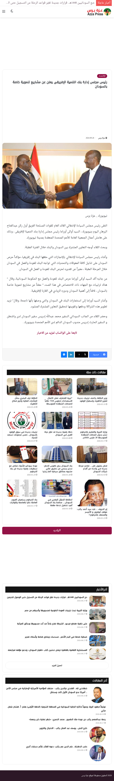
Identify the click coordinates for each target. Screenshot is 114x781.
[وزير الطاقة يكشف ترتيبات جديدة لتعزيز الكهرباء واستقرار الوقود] (92, 386)
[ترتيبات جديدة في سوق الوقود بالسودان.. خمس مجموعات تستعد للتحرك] (22, 420)
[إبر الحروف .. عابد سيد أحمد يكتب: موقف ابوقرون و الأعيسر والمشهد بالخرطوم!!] (92, 493)
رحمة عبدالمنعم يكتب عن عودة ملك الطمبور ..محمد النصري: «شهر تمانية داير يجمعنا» (67, 719)
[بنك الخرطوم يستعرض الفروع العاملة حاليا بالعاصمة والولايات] (22, 488)
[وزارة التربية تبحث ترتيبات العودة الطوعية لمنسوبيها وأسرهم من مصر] (97, 614)
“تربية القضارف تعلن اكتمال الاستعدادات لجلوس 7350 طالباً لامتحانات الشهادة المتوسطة (58, 401)
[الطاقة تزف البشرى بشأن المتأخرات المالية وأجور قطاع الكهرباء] (22, 386)
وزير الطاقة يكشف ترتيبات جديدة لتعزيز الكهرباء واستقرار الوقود (92, 399)
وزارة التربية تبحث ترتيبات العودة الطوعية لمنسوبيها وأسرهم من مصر (56, 610)
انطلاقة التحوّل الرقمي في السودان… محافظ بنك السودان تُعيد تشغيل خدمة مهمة (58, 502)
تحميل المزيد (57, 665)
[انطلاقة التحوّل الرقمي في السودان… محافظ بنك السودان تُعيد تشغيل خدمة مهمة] (57, 488)
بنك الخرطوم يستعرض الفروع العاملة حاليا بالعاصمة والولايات (23, 501)
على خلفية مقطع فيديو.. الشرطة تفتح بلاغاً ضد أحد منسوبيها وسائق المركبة (52, 624)
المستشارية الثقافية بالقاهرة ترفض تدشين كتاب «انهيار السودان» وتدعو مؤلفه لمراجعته (47, 650)
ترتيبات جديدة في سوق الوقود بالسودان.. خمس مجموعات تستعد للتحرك (22, 435)
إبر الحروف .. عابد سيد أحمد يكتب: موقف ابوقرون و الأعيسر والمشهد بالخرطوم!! (92, 512)
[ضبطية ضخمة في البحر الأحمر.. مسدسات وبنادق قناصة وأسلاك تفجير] (97, 640)
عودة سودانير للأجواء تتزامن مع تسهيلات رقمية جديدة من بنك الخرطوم (23, 468)
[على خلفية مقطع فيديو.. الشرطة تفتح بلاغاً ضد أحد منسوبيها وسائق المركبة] (97, 627)
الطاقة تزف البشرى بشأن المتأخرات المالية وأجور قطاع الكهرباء (24, 401)
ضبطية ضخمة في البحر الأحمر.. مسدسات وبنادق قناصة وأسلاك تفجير (56, 637)
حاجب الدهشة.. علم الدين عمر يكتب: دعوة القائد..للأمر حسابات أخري (56, 747)
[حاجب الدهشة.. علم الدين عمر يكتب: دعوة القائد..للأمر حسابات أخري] (97, 753)
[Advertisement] (57, 41)
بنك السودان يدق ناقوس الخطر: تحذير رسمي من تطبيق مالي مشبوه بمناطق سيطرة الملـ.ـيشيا (57, 468)
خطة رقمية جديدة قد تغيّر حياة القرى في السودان (58, 433)
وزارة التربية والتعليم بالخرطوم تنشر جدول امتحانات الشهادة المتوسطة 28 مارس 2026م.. (93, 435)
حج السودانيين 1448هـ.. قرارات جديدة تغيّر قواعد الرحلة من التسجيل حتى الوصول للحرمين (47, 597)
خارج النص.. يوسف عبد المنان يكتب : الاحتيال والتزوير (63, 728)
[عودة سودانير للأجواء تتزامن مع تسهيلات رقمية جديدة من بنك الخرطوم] (22, 454)
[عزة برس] (99, 11)
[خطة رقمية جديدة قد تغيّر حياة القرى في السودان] (57, 420)
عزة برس (101, 138)
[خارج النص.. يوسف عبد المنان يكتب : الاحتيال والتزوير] (97, 735)
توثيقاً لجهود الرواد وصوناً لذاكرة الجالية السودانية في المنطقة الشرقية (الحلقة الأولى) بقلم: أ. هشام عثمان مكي (57, 709)
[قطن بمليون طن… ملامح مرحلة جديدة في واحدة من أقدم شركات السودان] (92, 454)
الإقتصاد (102, 76)
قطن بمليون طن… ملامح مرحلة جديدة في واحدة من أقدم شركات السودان (93, 468)
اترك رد (57, 530)
